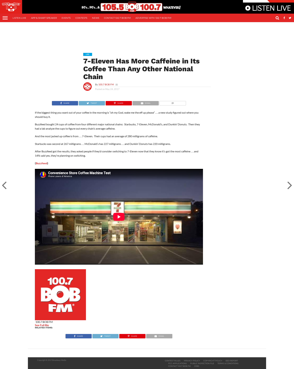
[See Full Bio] (50, 325)
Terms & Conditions (228, 363)
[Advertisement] (147, 35)
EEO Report (232, 360)
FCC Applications (177, 363)
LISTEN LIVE (19, 17)
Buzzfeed (41, 163)
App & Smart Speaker (44, 17)
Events (66, 17)
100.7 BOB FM (106, 84)
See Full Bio (42, 325)
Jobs (196, 366)
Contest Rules (173, 360)
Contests (81, 17)
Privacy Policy (192, 360)
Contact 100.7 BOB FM (117, 17)
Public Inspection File (202, 363)
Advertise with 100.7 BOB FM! (153, 17)
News (95, 17)
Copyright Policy (212, 360)
